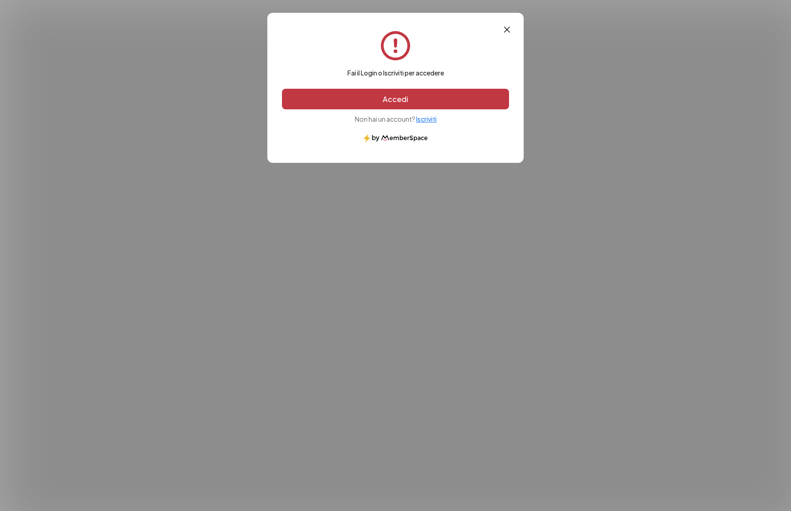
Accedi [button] (395, 99)
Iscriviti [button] (426, 119)
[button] (507, 30)
